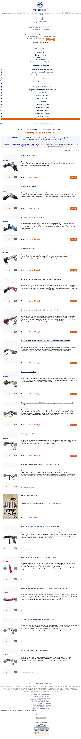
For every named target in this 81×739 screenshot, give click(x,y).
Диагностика (42, 92)
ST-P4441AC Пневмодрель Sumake (32, 217)
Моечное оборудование (42, 113)
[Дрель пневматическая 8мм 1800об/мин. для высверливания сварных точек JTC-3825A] (10, 414)
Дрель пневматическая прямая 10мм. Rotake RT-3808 (38, 557)
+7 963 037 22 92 (35, 705)
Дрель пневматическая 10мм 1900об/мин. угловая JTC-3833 (40, 310)
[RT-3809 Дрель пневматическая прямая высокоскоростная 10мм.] (10, 599)
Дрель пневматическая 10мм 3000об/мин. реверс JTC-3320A (41, 279)
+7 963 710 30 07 (36, 696)
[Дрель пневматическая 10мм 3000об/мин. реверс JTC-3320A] (10, 290)
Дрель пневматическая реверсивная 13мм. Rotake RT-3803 (40, 526)
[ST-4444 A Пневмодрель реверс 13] (10, 383)
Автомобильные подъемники (42, 69)
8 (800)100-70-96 (34, 34)
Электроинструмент (42, 110)
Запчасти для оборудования (42, 124)
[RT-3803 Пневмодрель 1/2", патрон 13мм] (10, 537)
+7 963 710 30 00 (36, 701)
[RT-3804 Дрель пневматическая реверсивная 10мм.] (10, 630)
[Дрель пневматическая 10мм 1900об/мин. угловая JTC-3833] (10, 321)
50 (76, 150)
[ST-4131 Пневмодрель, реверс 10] (10, 444)
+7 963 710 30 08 (35, 698)
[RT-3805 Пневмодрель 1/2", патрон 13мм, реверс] (10, 475)
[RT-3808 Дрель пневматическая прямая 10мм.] (10, 568)
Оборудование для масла (42, 87)
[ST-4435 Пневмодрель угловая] (10, 259)
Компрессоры (42, 84)
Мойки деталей (42, 98)
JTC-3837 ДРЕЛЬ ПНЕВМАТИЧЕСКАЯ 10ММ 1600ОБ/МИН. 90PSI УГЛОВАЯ (45, 341)
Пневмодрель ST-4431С (28, 186)
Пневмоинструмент (42, 107)
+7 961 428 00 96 (34, 703)
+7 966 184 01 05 (36, 706)
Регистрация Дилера (29, 710)
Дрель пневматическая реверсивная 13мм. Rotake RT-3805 (40, 464)
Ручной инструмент (42, 104)
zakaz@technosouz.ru (41, 730)
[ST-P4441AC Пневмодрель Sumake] (10, 228)
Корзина (41, 59)
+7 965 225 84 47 (35, 700)
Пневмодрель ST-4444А (28, 372)
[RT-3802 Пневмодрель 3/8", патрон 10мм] (10, 661)
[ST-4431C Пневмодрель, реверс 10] (10, 197)
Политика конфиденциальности (11, 710)
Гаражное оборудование (42, 78)
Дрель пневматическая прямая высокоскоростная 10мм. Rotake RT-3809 (44, 588)
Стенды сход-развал (42, 81)
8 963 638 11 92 (36, 708)
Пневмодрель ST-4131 (28, 434)
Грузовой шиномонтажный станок (42, 75)
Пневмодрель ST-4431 (28, 155)
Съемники (42, 101)
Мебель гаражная (42, 95)
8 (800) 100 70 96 (49, 36)
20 (74, 150)
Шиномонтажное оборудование (42, 72)
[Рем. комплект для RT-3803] (10, 506)
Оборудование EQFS (42, 116)
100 (79, 150)
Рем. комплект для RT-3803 (30, 495)
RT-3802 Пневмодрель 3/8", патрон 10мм (34, 650)
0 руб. (47, 62)
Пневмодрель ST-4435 (28, 248)
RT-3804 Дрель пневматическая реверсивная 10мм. (38, 619)
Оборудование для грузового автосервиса (42, 90)
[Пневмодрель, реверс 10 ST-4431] (10, 166)
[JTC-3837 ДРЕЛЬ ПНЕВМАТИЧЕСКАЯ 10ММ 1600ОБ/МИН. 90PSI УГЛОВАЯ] (10, 352)
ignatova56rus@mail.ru (55, 146)
